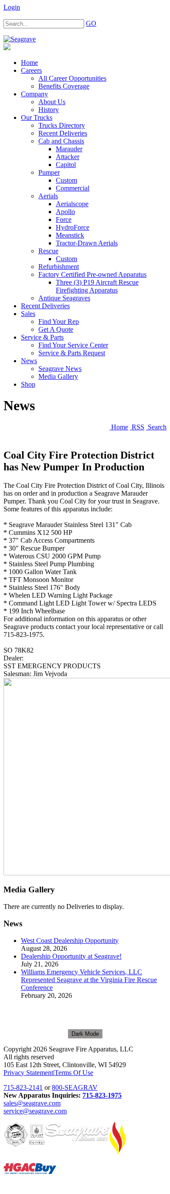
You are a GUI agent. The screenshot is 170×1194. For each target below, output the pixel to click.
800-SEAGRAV (75, 1087)
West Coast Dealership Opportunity (70, 940)
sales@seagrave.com (32, 1103)
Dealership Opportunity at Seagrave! (71, 956)
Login (11, 7)
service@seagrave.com (35, 1111)
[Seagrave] (19, 39)
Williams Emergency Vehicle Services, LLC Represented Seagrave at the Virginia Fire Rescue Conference (89, 979)
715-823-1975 (102, 1095)
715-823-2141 (23, 1087)
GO (91, 23)
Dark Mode (85, 1034)
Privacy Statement (28, 1072)
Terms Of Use (73, 1072)
